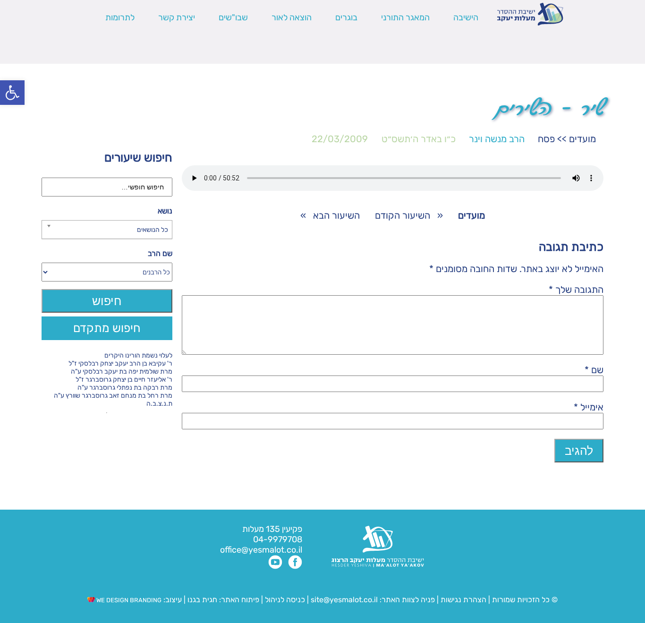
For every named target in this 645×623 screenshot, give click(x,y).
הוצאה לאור (292, 17)
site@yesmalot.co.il (344, 599)
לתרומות (120, 17)
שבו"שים (233, 17)
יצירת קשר (176, 17)
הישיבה (465, 17)
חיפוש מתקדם (107, 328)
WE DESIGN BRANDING (128, 600)
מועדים (582, 139)
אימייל (588, 407)
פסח (546, 139)
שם (594, 370)
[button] (12, 92)
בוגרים (346, 17)
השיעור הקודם (402, 215)
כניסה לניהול (285, 599)
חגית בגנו (201, 599)
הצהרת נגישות (463, 599)
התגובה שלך (576, 289)
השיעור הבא (336, 215)
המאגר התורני (405, 17)
